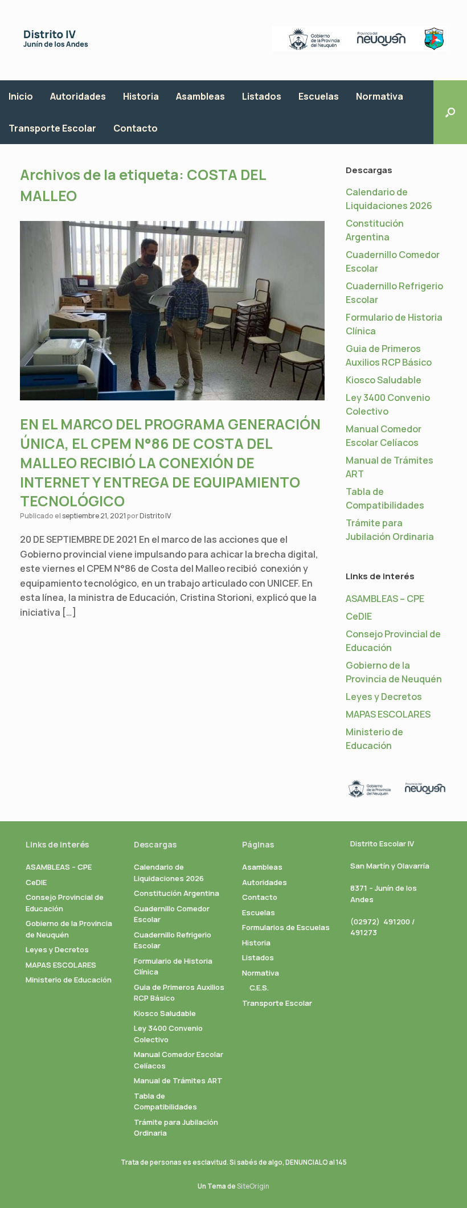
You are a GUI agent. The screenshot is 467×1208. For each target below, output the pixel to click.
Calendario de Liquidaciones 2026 (169, 872)
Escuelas (318, 96)
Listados (261, 96)
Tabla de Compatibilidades (165, 1101)
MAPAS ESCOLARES (388, 714)
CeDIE (359, 616)
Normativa (379, 96)
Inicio (21, 96)
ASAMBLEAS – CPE (385, 598)
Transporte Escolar (52, 128)
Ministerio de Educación (69, 979)
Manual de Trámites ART (178, 1080)
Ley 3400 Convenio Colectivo (168, 1034)
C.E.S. (259, 987)
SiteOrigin (253, 1186)
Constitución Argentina (176, 893)
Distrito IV (155, 516)
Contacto (135, 128)
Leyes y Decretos (384, 696)
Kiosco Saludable (383, 380)
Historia (141, 96)
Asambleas (200, 96)
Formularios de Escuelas (286, 927)
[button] (450, 112)
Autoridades (78, 96)
